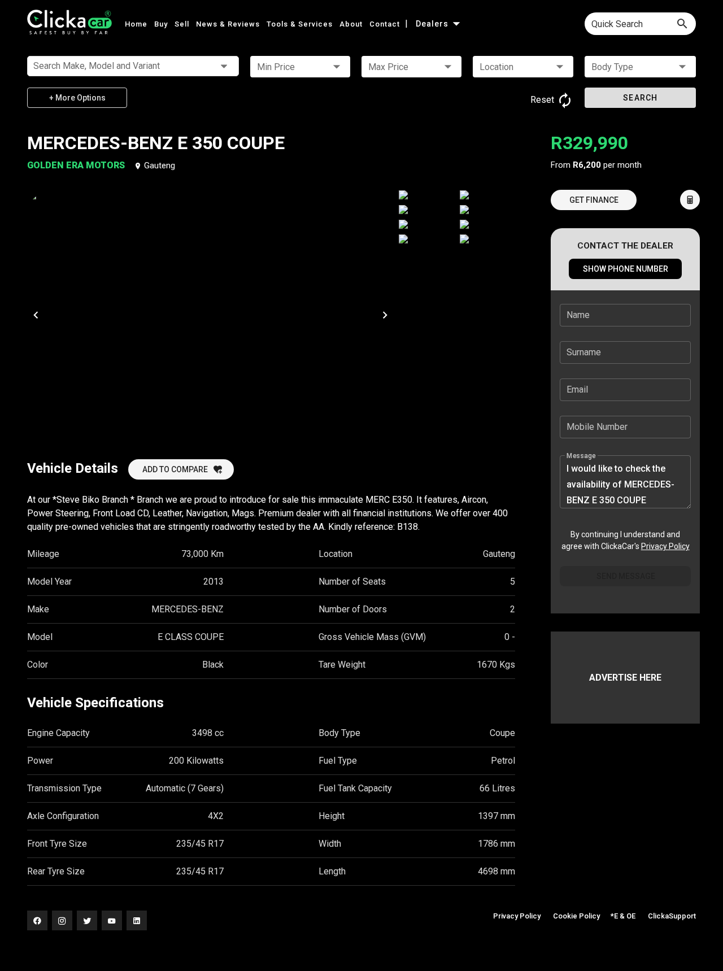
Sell (183, 24)
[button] (300, 66)
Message (581, 456)
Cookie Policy (576, 916)
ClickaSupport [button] (672, 916)
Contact (385, 24)
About (352, 24)
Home (137, 24)
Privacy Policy (665, 546)
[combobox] (640, 23)
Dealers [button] (433, 23)
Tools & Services (301, 24)
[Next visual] (384, 314)
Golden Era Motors (77, 165)
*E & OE (623, 916)
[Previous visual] (35, 314)
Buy (162, 24)
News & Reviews (229, 24)
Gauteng (159, 165)
